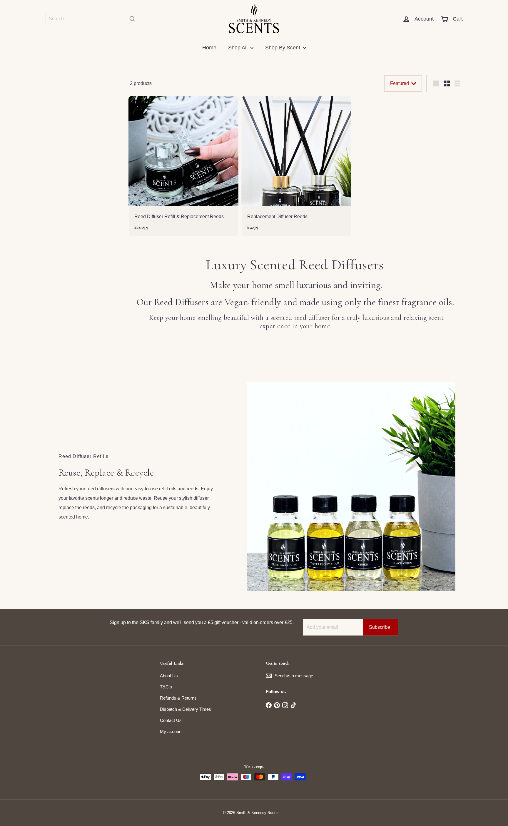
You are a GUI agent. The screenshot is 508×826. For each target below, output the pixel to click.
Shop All (238, 48)
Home (209, 48)
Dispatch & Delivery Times (185, 709)
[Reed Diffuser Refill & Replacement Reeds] (183, 166)
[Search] (132, 19)
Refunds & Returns (178, 697)
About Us (169, 675)
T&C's (166, 686)
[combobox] (92, 19)
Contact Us (171, 720)
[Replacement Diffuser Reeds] (296, 166)
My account (171, 731)
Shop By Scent (283, 48)
